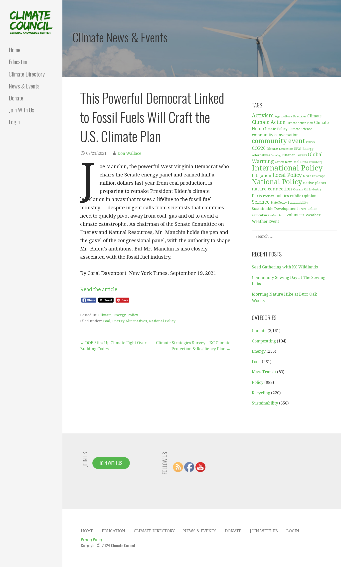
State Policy (279, 202)
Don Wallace (129, 153)
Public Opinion (303, 196)
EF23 (298, 149)
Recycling (261, 393)
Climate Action (269, 122)
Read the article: (99, 289)
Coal (106, 321)
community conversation (275, 135)
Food (256, 361)
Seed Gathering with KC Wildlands (285, 267)
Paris (257, 195)
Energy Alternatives (129, 321)
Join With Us (21, 109)
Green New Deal (287, 162)
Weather (313, 215)
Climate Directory (27, 73)
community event (278, 141)
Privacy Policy (91, 540)
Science (261, 202)
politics (282, 195)
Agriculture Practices (290, 116)
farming (276, 155)
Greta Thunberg (311, 162)
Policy (133, 315)
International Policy (287, 168)
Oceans (298, 189)
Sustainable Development (275, 208)
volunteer (296, 215)
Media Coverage (314, 176)
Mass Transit (264, 372)
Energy (120, 315)
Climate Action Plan (300, 123)
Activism (263, 115)
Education (18, 61)
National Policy (162, 321)
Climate (105, 315)
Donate (16, 97)
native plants (314, 183)
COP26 (259, 148)
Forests (302, 155)
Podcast (268, 196)
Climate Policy (275, 129)
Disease (272, 149)
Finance (289, 155)
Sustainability (298, 202)
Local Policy (287, 175)
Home (14, 49)
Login (14, 121)
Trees (303, 209)
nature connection (272, 188)
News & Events (24, 85)
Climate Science (300, 129)
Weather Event (265, 221)
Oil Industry (313, 189)
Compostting (264, 341)
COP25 (310, 142)
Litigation (261, 175)
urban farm (278, 215)
